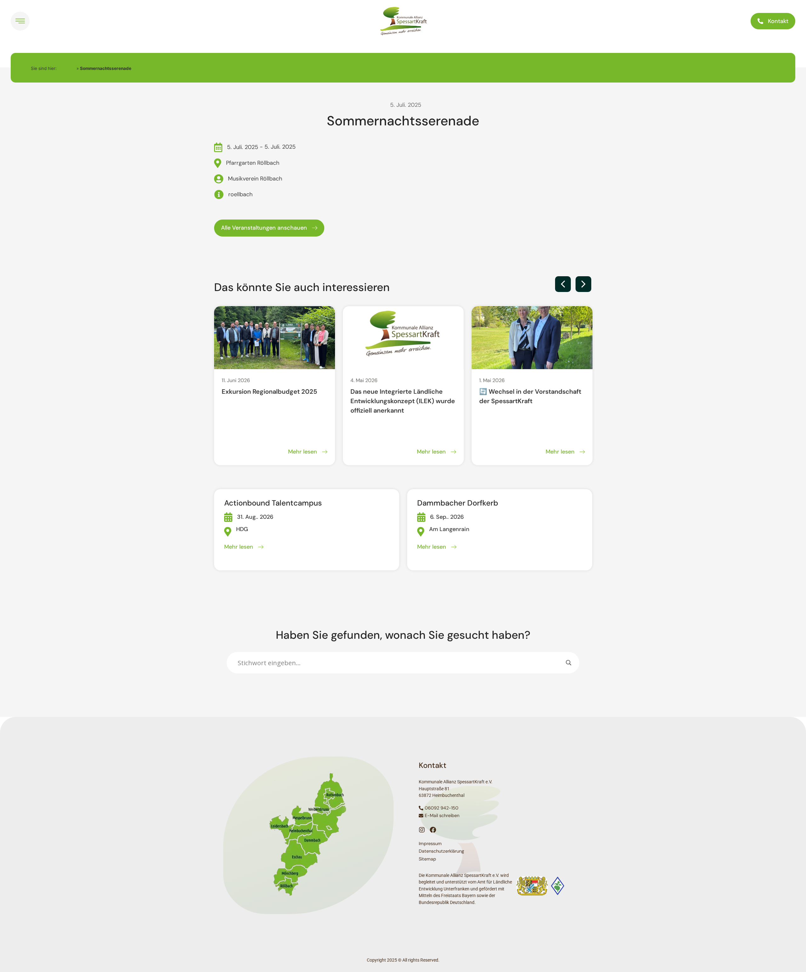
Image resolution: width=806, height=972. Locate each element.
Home (66, 68)
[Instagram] (422, 830)
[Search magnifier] (568, 662)
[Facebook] (433, 830)
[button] (563, 284)
